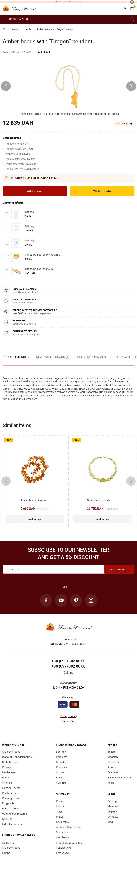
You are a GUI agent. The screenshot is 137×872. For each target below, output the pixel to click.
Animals (7, 782)
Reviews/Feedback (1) (52, 357)
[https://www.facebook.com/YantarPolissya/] (46, 600)
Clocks (60, 806)
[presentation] (6, 86)
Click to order (102, 191)
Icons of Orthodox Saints (17, 757)
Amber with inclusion (68, 827)
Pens (59, 801)
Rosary (111, 767)
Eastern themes (11, 808)
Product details (15, 357)
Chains (60, 772)
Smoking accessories (69, 842)
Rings (59, 777)
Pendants (61, 767)
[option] (52, 359)
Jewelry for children (119, 777)
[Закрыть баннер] (132, 2)
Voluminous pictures (14, 813)
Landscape (8, 772)
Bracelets (61, 757)
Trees (59, 811)
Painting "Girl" (10, 793)
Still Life (7, 819)
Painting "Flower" (12, 798)
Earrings (61, 751)
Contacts (112, 816)
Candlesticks (64, 847)
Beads (28, 29)
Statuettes (62, 832)
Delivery (112, 811)
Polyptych (8, 803)
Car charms (63, 837)
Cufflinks (61, 782)
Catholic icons (10, 762)
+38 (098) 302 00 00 (68, 660)
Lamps (6, 853)
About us (112, 806)
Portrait (6, 767)
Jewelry (15, 29)
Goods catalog (18, 19)
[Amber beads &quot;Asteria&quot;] (34, 470)
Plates (60, 816)
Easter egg (62, 853)
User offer (68, 721)
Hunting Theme (11, 788)
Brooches (61, 762)
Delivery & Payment (92, 357)
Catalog (112, 801)
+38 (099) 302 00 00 (68, 666)
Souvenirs (8, 842)
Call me (68, 672)
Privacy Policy (68, 716)
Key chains (62, 822)
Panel (5, 777)
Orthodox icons (11, 751)
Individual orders (12, 824)
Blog (110, 822)
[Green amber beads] (102, 470)
